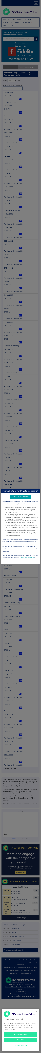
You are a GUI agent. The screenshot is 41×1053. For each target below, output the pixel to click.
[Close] (37, 1012)
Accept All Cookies (20, 1034)
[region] (20, 1030)
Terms (4, 560)
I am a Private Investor (20, 497)
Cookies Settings (21, 1045)
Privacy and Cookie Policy (27, 557)
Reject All (20, 1040)
